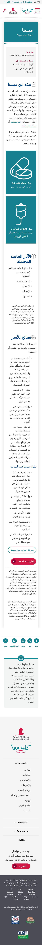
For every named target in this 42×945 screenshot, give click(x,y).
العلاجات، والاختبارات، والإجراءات (25, 780)
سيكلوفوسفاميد (28, 125)
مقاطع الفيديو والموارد (24, 808)
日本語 (25, 897)
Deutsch (10, 894)
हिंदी (6, 897)
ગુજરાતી (34, 897)
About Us (22, 822)
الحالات (27, 770)
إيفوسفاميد (16, 122)
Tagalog (14, 897)
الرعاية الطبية (24, 790)
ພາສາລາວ (31, 894)
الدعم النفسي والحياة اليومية (21, 798)
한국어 (20, 892)
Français (10, 892)
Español (30, 889)
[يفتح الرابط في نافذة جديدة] (30, 920)
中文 (11, 889)
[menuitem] (21, 866)
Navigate (22, 763)
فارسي (15, 899)
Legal (22, 840)
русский (26, 899)
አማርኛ (20, 894)
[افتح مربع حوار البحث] (5, 10)
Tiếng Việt (31, 892)
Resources (22, 831)
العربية (20, 889)
